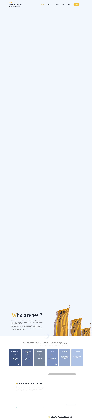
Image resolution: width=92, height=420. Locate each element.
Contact (76, 4)
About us (49, 4)
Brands (56, 4)
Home (42, 4)
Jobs (63, 4)
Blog (69, 4)
